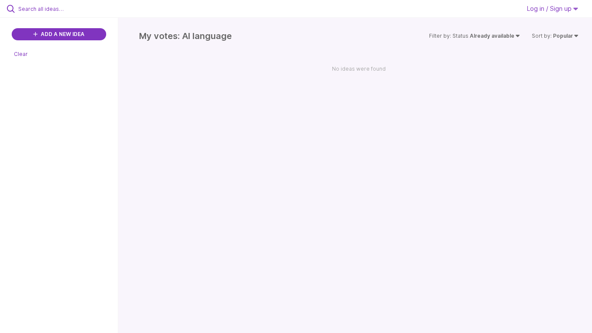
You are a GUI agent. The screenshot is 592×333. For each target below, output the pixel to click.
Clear (21, 54)
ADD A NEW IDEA (62, 34)
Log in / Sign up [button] (550, 8)
